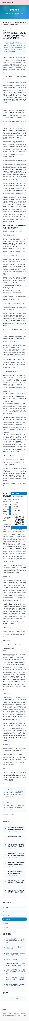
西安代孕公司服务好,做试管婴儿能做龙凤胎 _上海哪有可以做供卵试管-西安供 (14, 793)
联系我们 (19, 1015)
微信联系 (17, 499)
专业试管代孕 (16, 1013)
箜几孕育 (8, 13)
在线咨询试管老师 (19, 496)
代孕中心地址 (15, 13)
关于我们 (24, 1015)
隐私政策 (14, 1015)
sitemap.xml (14, 1019)
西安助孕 (4, 1015)
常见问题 (10, 1013)
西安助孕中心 (23, 1013)
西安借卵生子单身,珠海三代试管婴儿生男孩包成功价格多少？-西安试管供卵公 (14, 806)
